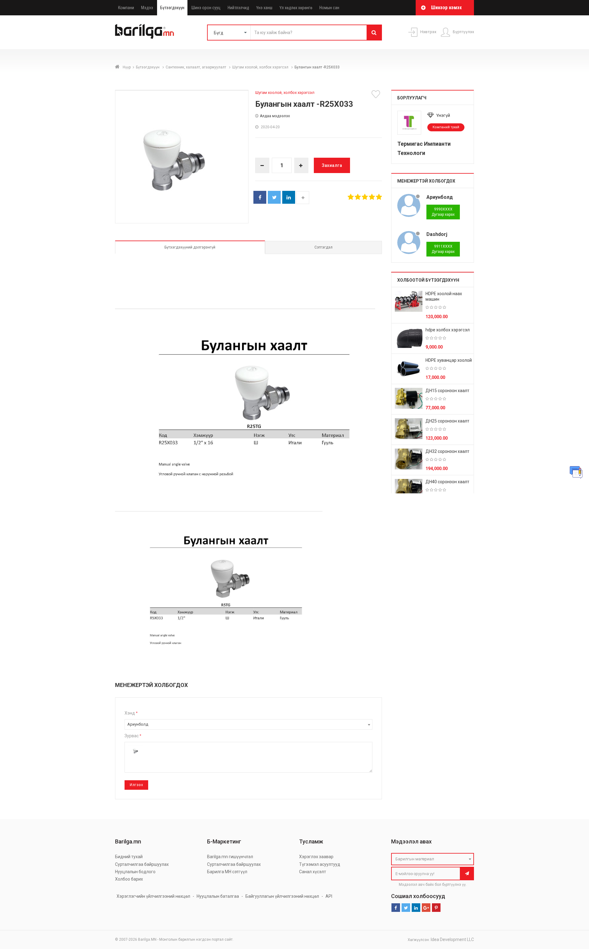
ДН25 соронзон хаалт (447, 421)
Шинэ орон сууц (206, 7)
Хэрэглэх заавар (316, 856)
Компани (126, 7)
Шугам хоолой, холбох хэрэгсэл (260, 67)
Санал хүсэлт (312, 871)
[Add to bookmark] (376, 94)
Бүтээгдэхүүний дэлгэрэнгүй (189, 247)
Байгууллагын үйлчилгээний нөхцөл (282, 896)
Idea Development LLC (452, 939)
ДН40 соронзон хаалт (447, 481)
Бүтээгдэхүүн (172, 7)
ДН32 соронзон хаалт (447, 451)
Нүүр (127, 67)
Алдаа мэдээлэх (275, 116)
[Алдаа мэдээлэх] (576, 472)
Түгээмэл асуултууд (319, 864)
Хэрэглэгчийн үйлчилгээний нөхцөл (153, 896)
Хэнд (131, 713)
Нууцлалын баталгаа (218, 896)
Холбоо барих (129, 879)
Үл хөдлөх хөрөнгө (295, 7)
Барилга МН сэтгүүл (227, 871)
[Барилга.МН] (144, 31)
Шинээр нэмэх (446, 7)
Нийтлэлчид (238, 7)
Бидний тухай (129, 856)
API (328, 896)
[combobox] (248, 724)
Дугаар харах (443, 212)
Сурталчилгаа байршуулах (142, 864)
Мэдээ (147, 7)
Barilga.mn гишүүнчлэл (230, 856)
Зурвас (133, 735)
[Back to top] (573, 913)
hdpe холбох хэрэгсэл (447, 329)
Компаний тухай (446, 127)
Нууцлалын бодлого (135, 871)
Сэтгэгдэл (323, 247)
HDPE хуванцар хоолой (448, 360)
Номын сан (329, 7)
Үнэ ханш (264, 7)
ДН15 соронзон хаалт (447, 390)
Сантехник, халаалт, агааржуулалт (196, 67)
